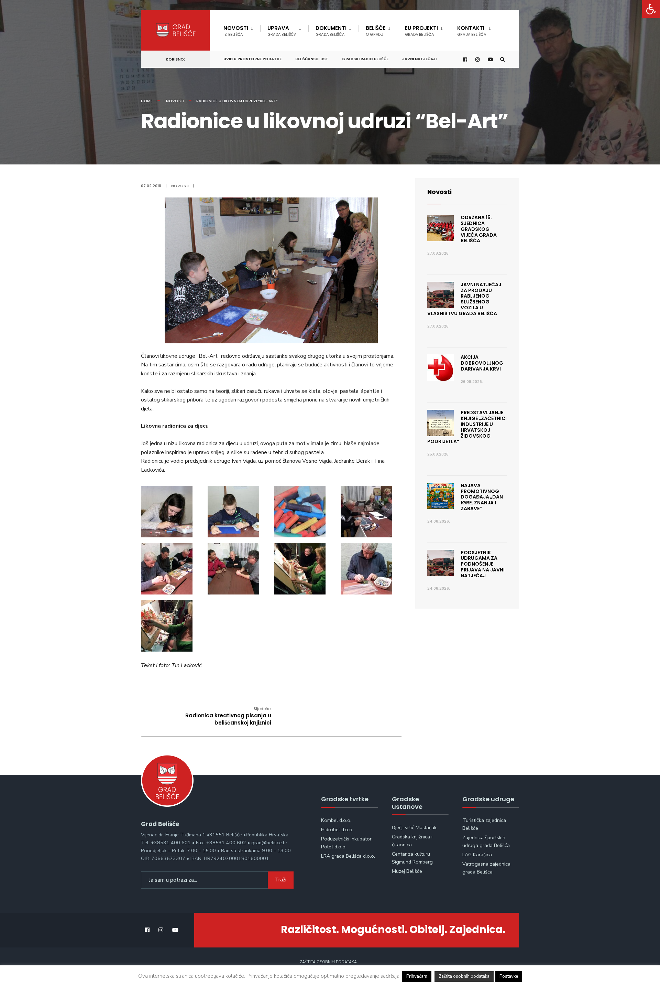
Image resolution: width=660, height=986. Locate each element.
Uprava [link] (281, 30)
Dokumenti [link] (331, 30)
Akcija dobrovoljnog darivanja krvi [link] (482, 363)
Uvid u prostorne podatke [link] (252, 59)
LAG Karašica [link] (477, 854)
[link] (651, 9)
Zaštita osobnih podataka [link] (328, 962)
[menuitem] (241, 29)
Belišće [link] (376, 30)
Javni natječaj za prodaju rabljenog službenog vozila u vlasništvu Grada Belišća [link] (464, 299)
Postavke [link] (508, 976)
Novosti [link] (235, 30)
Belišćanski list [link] (311, 59)
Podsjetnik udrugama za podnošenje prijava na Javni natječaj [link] (483, 564)
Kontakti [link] (471, 30)
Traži (280, 879)
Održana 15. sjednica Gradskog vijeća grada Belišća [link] (479, 229)
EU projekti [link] (421, 30)
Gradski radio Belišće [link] (365, 59)
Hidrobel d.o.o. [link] (337, 829)
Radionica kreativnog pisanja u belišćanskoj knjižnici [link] (228, 716)
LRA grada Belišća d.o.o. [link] (348, 856)
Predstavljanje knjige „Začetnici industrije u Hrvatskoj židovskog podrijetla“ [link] (467, 427)
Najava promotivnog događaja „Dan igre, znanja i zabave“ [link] (482, 497)
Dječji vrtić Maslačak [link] (414, 827)
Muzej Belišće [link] (407, 871)
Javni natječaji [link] (419, 59)
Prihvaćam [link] (416, 976)
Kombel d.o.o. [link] (336, 820)
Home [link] (147, 101)
